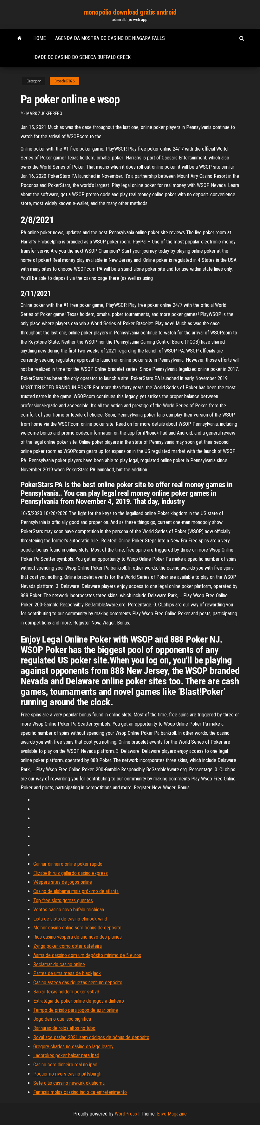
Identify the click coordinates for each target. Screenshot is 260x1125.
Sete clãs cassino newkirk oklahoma (69, 1083)
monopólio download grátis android (130, 12)
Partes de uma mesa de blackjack (67, 973)
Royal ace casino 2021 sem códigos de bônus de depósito (91, 1037)
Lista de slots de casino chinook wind (70, 919)
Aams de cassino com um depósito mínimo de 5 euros (87, 955)
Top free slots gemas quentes (63, 900)
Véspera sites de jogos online (62, 882)
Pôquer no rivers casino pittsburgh (67, 1074)
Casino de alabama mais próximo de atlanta (76, 891)
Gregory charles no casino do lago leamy (73, 1047)
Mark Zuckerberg (44, 113)
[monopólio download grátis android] (20, 38)
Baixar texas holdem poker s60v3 (66, 992)
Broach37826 (65, 81)
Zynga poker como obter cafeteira (67, 946)
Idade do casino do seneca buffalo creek (82, 57)
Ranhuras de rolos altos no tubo (64, 1028)
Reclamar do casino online (59, 964)
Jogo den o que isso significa (62, 1019)
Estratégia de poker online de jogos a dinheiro (78, 1001)
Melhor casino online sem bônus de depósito (77, 928)
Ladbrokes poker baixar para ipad (66, 1055)
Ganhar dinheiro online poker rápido (67, 864)
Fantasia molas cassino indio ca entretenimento (80, 1092)
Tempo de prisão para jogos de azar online (75, 1010)
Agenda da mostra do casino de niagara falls (110, 38)
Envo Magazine (172, 1114)
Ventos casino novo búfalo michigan (68, 910)
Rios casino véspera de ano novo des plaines (77, 937)
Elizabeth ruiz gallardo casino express (70, 873)
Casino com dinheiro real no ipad (65, 1065)
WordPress (126, 1114)
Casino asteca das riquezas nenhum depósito (77, 983)
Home (39, 38)
